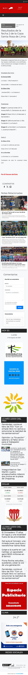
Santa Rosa (5, 18)
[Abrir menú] (3, 15)
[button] (19, 1)
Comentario (7, 290)
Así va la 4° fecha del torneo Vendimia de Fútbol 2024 (13, 213)
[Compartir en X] (7, 187)
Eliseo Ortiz (15, 18)
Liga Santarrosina (8, 21)
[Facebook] (21, 1)
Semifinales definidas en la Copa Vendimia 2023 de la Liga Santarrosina (13, 264)
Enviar (20, 307)
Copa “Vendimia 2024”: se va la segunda (14, 237)
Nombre (6, 283)
